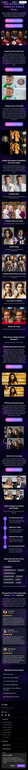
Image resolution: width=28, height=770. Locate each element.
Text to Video (5, 737)
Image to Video (6, 734)
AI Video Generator (7, 724)
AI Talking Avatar (6, 732)
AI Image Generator (7, 722)
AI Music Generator (7, 727)
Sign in (15, 2)
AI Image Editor (6, 729)
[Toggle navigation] (2, 2)
